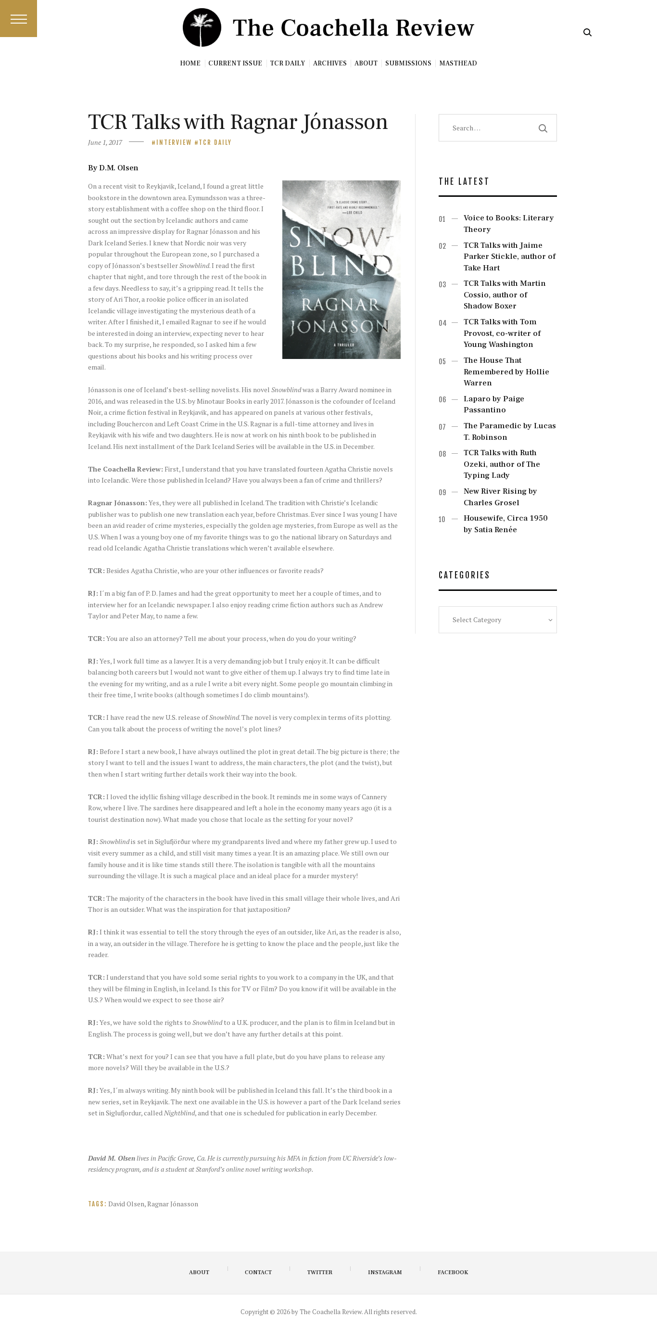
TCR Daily (215, 142)
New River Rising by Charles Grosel (500, 497)
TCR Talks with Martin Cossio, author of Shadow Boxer (505, 294)
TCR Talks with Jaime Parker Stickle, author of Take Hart (510, 256)
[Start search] (587, 32)
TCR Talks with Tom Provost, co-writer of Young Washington (502, 333)
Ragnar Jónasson (172, 1203)
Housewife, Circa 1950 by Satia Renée (506, 524)
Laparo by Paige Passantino (494, 405)
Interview (174, 142)
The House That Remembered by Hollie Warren (506, 371)
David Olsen (126, 1203)
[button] (18, 18)
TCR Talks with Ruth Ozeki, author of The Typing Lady (502, 464)
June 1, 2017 (105, 142)
